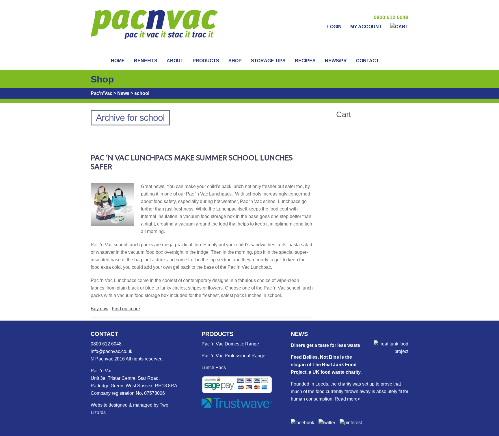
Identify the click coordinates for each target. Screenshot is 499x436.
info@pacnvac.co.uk (111, 351)
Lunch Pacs (214, 367)
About (175, 60)
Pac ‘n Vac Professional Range (233, 355)
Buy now (99, 308)
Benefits (145, 60)
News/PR (336, 60)
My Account (366, 26)
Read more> (347, 398)
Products (206, 60)
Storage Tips (268, 60)
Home (118, 60)
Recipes (305, 60)
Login (334, 26)
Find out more (126, 308)
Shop (235, 60)
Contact (367, 60)
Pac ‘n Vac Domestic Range (230, 343)
